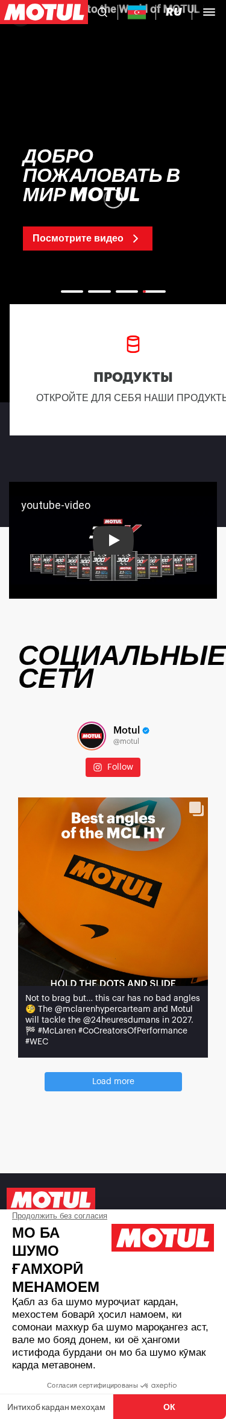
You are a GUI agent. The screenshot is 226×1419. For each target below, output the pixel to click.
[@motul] (92, 736)
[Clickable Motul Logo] (44, 12)
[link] (113, 198)
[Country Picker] (137, 12)
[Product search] (102, 12)
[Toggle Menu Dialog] (209, 12)
